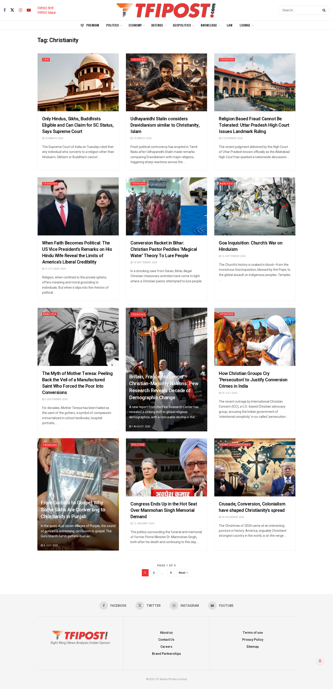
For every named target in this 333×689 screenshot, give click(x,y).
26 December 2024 (232, 517)
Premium (92, 25)
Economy (135, 25)
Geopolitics (182, 25)
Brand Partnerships (166, 653)
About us (166, 632)
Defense (157, 25)
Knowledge (209, 25)
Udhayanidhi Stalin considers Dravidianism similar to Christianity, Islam (165, 125)
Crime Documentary (235, 444)
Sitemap (252, 646)
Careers (166, 646)
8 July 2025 (50, 545)
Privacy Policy (252, 639)
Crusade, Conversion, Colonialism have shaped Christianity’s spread (252, 507)
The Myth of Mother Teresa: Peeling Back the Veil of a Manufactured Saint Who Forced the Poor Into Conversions (77, 383)
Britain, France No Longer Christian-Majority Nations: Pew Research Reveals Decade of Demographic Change (163, 387)
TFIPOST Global (46, 12)
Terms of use (253, 632)
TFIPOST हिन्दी (45, 7)
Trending (138, 59)
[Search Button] (325, 10)
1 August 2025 (140, 426)
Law (229, 25)
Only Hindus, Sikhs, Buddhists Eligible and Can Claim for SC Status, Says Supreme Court (77, 125)
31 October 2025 (55, 269)
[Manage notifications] (320, 661)
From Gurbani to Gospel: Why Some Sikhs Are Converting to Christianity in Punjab (73, 509)
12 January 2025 (143, 523)
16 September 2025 (233, 256)
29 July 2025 (229, 393)
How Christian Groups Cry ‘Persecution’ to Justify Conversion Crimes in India (253, 379)
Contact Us (166, 639)
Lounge (245, 25)
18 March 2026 (142, 138)
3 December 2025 (232, 138)
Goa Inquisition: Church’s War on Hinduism (250, 246)
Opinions (227, 314)
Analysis (226, 183)
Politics (112, 25)
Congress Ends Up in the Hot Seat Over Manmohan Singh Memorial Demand (163, 510)
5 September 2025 (56, 399)
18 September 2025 (145, 262)
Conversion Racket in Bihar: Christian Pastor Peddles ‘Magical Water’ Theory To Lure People (163, 249)
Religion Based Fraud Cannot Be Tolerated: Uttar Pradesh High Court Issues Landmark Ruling (254, 125)
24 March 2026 (53, 138)
